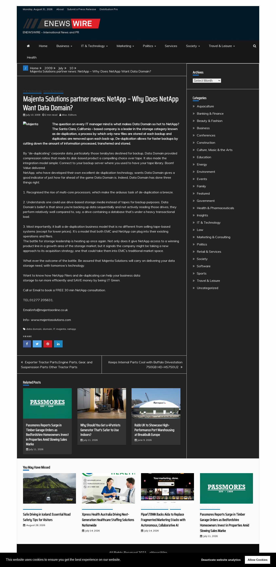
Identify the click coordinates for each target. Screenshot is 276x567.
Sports (201, 273)
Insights (202, 215)
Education (204, 157)
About (60, 9)
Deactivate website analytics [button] (221, 559)
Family (201, 186)
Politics (148, 46)
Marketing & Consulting (213, 237)
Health (32, 57)
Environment (206, 172)
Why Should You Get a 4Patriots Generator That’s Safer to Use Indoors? (100, 429)
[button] (122, 560)
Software (204, 266)
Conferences (206, 135)
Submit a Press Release (81, 9)
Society (191, 46)
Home (43, 46)
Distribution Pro (109, 9)
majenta (61, 328)
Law (200, 230)
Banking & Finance (210, 113)
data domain (34, 328)
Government (206, 201)
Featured (203, 193)
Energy (202, 164)
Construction (206, 142)
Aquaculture (205, 106)
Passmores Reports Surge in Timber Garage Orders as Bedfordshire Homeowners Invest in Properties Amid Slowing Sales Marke (47, 434)
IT (54, 328)
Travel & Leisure (220, 46)
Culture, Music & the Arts (215, 150)
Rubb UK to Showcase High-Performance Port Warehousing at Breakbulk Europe (154, 429)
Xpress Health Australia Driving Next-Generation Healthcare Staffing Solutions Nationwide (108, 519)
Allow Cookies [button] (258, 559)
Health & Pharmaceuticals (215, 208)
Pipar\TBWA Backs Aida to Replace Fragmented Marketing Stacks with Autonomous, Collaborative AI (163, 519)
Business (62, 46)
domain (47, 328)
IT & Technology (93, 46)
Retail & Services (53, 90)
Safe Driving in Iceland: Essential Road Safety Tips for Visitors (47, 517)
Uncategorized (207, 288)
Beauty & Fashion (209, 121)
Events (202, 179)
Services (171, 46)
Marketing (124, 46)
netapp (71, 328)
